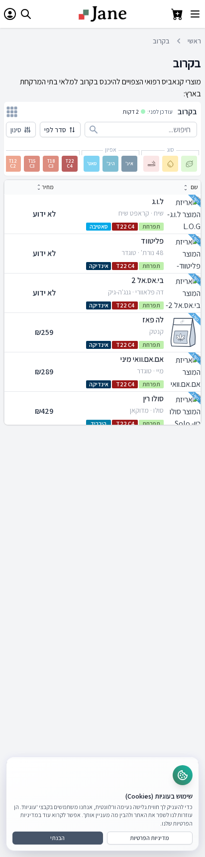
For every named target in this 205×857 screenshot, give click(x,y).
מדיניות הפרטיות (149, 838)
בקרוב (161, 40)
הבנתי (57, 838)
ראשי (194, 40)
